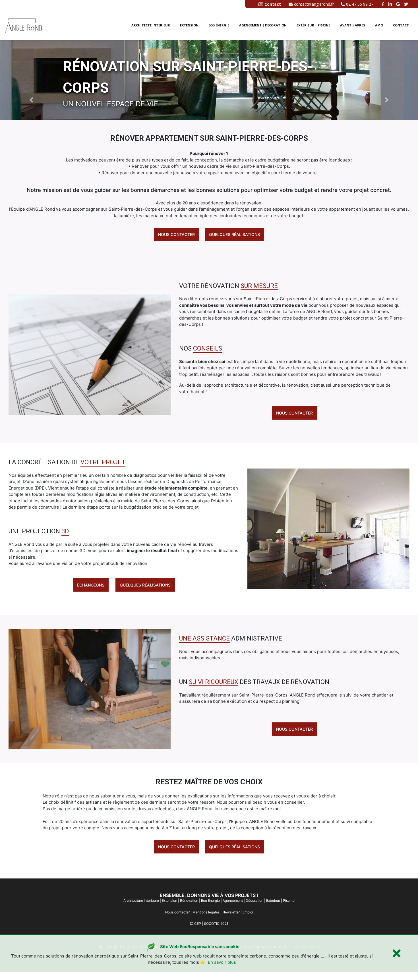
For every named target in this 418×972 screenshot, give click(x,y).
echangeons (90, 585)
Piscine (289, 900)
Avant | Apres (352, 25)
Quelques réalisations (234, 234)
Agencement (233, 900)
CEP (197, 923)
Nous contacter (176, 234)
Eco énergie (218, 25)
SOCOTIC (212, 923)
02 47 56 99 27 (359, 4)
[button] (31, 99)
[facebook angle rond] (383, 4)
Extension (189, 25)
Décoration (254, 900)
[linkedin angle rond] (391, 4)
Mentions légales (206, 912)
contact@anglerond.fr (314, 4)
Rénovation (189, 900)
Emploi (248, 912)
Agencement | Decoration (263, 25)
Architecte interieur (150, 25)
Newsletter (231, 912)
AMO (379, 25)
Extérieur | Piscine (313, 25)
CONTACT (401, 25)
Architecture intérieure (141, 900)
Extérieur (273, 900)
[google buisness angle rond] (399, 4)
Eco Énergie (210, 900)
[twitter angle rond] (407, 4)
